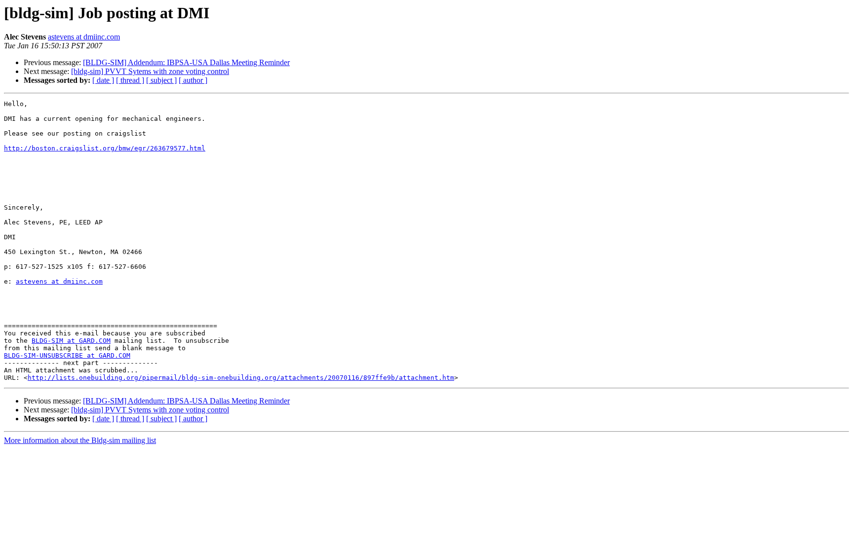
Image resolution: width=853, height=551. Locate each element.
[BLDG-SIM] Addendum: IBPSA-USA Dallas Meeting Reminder (186, 62)
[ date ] (103, 80)
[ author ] (193, 80)
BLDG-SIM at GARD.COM (71, 340)
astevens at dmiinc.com (84, 37)
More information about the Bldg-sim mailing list (80, 440)
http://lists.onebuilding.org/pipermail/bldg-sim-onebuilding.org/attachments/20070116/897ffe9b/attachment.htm (241, 377)
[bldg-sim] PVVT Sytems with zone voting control (150, 71)
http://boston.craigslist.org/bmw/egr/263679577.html (104, 148)
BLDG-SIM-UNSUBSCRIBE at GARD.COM (67, 355)
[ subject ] (161, 80)
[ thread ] (130, 80)
